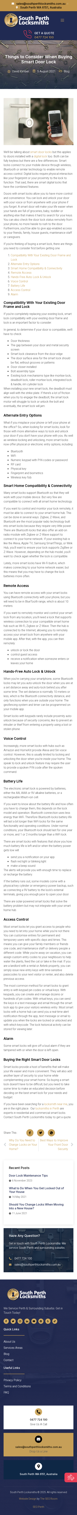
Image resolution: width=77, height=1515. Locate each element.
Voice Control (19, 281)
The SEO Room (49, 1499)
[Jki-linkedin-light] (27, 1321)
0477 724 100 (44, 37)
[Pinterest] (41, 1321)
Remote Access (21, 273)
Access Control (20, 290)
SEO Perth (38, 1507)
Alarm (14, 294)
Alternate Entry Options (25, 264)
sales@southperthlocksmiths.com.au (38, 1446)
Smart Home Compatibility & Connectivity (36, 268)
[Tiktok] (54, 1321)
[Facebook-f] (6, 1321)
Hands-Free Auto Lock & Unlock (31, 277)
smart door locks (41, 152)
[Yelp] (47, 1321)
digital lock (40, 156)
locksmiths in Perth (47, 1108)
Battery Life (18, 286)
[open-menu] (62, 20)
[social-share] (29, 1132)
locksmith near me (55, 1104)
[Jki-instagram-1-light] (20, 1321)
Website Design (27, 1499)
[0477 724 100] (38, 1412)
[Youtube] (34, 1321)
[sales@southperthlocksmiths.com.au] (38, 1439)
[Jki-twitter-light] (13, 1321)
